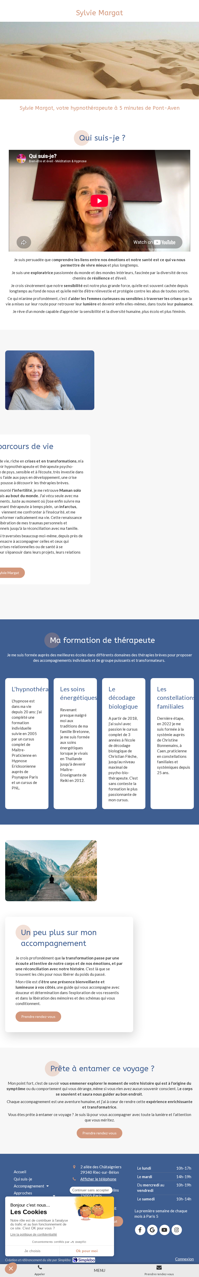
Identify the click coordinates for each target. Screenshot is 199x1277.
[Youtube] (164, 1230)
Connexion (184, 1259)
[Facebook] (140, 1230)
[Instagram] (177, 1230)
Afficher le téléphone (98, 1179)
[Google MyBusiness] (152, 1230)
